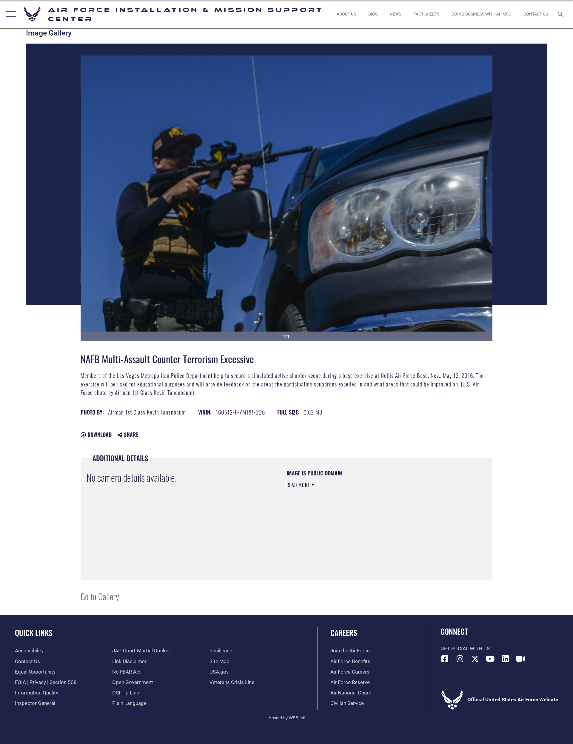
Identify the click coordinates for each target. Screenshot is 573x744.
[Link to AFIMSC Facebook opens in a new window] (444, 658)
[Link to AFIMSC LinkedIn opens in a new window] (505, 658)
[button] (9, 14)
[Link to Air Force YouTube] (490, 658)
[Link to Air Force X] (475, 658)
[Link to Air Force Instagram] (459, 658)
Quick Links (33, 632)
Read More (299, 485)
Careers (343, 632)
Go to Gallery (100, 596)
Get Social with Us (465, 648)
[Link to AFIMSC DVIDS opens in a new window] (520, 658)
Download (99, 434)
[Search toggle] (561, 14)
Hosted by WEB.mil (287, 717)
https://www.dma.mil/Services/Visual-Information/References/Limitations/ (356, 523)
